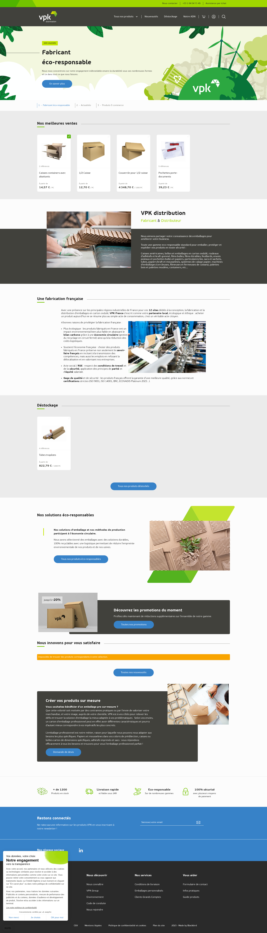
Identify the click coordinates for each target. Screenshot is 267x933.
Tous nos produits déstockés (133, 486)
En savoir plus (57, 84)
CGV (76, 926)
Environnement (95, 897)
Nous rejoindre (95, 910)
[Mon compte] (214, 17)
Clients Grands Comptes (148, 897)
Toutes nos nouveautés (133, 672)
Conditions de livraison (147, 884)
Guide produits (191, 897)
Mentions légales (93, 926)
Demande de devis (63, 752)
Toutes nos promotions (133, 624)
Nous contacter (170, 3)
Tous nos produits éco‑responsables (81, 559)
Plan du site (159, 926)
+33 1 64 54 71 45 (192, 3)
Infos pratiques (191, 891)
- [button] (54, 105)
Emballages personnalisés (149, 891)
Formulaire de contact (195, 884)
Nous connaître (95, 884)
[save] (198, 822)
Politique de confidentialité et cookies (127, 926)
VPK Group (93, 891)
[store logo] (48, 16)
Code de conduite (96, 903)
